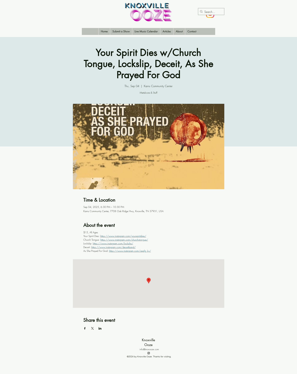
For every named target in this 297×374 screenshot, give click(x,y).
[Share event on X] (92, 328)
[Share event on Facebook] (84, 328)
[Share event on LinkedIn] (100, 328)
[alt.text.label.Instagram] (148, 353)
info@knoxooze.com (149, 349)
